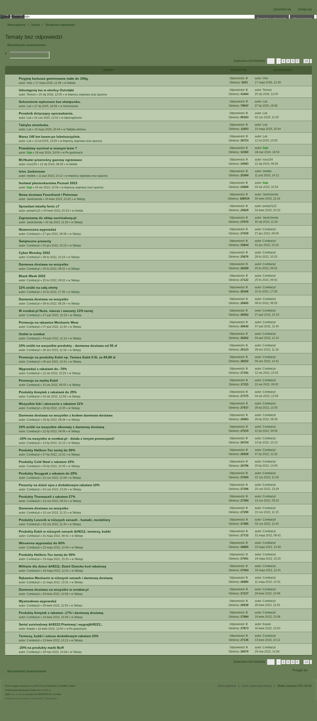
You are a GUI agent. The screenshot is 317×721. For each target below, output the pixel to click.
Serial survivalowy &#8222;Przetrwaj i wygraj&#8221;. (61, 624)
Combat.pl (33, 234)
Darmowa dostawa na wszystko (43, 264)
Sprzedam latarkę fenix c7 (39, 206)
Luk (29, 106)
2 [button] (283, 61)
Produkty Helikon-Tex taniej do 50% (47, 450)
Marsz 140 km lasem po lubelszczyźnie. (50, 136)
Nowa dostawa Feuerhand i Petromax (48, 195)
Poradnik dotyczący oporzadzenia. (46, 113)
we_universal (18, 694)
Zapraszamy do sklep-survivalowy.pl (47, 218)
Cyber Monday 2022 (34, 253)
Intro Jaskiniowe (32, 171)
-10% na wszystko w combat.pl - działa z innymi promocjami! (66, 438)
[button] (271, 61)
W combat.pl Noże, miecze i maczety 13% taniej (56, 311)
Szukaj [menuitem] (18, 14)
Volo (29, 83)
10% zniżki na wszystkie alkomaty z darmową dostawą (61, 427)
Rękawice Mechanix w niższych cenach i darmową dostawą (66, 578)
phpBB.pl (46, 690)
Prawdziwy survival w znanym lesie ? (48, 148)
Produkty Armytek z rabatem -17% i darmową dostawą (61, 613)
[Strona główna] (158, 17)
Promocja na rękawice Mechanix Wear (48, 322)
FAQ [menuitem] (5, 14)
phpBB (33, 686)
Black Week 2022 (32, 276)
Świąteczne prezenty (35, 241)
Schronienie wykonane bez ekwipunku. (50, 102)
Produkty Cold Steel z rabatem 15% (46, 462)
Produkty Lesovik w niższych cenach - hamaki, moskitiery (64, 520)
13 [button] (306, 61)
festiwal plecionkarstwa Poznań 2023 (48, 183)
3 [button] (288, 61)
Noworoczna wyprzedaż (37, 229)
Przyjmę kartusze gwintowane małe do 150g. (54, 78)
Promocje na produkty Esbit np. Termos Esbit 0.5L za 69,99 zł (67, 357)
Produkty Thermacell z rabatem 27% (47, 496)
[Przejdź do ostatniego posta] (270, 78)
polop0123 (33, 210)
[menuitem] (24, 698)
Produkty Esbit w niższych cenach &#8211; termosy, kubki (65, 531)
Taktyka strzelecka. (34, 125)
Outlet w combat (32, 334)
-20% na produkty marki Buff (41, 647)
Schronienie (70, 106)
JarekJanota (34, 199)
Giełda (71, 83)
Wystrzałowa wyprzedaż (37, 601)
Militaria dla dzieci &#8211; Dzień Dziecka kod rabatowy (62, 566)
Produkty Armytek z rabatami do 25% (48, 392)
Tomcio (31, 94)
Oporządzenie (73, 117)
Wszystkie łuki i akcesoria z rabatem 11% (51, 404)
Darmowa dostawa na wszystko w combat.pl (54, 589)
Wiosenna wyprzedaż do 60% (42, 543)
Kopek (31, 628)
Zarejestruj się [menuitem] (282, 9)
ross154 (32, 164)
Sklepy (81, 199)
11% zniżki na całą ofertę (38, 287)
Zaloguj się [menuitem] (305, 9)
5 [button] (297, 61)
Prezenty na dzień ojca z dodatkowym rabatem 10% (59, 485)
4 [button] (293, 61)
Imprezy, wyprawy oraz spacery (87, 94)
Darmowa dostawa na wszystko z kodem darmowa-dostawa (66, 415)
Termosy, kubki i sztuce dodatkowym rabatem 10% (58, 636)
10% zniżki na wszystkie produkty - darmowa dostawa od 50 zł (68, 345)
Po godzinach (74, 152)
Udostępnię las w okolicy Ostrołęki (46, 90)
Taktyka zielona (76, 129)
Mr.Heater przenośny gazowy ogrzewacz (50, 160)
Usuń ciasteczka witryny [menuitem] (257, 686)
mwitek (31, 175)
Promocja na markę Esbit (38, 380)
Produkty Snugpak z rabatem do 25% (48, 473)
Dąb (29, 152)
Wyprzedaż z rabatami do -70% (43, 369)
